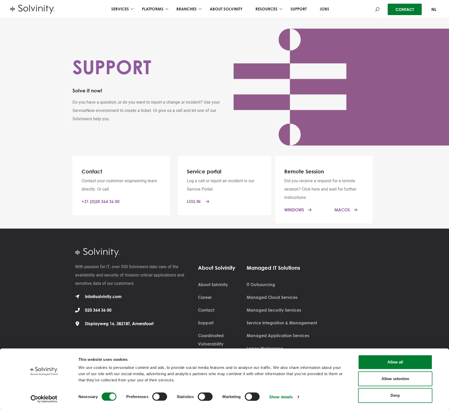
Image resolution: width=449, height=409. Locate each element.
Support (206, 322)
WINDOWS (294, 209)
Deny (395, 395)
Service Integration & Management (282, 322)
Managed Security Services (274, 310)
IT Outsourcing (261, 284)
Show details (281, 396)
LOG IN (194, 201)
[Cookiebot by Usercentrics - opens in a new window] (44, 399)
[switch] (159, 396)
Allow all (395, 362)
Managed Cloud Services (272, 297)
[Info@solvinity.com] (77, 296)
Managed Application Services (278, 335)
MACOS (342, 209)
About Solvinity (213, 284)
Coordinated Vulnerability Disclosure (211, 344)
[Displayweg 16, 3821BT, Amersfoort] (77, 323)
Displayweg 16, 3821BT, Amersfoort (119, 323)
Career (205, 297)
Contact (206, 310)
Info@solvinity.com (103, 296)
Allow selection (395, 378)
